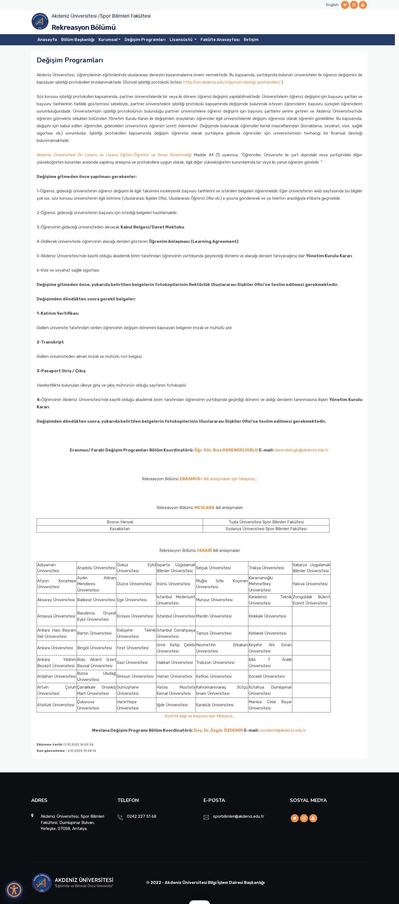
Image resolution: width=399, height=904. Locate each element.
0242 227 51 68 (141, 816)
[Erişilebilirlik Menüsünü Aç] (14, 890)
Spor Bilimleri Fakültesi (125, 16)
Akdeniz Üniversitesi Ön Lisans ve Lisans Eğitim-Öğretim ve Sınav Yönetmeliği (114, 154)
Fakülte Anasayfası (220, 39)
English (332, 5)
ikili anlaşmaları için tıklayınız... (230, 478)
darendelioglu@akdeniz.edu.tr (302, 450)
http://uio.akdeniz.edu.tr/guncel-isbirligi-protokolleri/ (231, 82)
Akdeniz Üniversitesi (74, 16)
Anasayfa (47, 39)
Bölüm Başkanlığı (77, 39)
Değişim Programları (145, 39)
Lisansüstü (181, 39)
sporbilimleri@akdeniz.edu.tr (238, 816)
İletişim (251, 39)
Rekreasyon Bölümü (84, 27)
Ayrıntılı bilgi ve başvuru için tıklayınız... (199, 716)
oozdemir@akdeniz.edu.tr (283, 730)
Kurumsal (108, 39)
